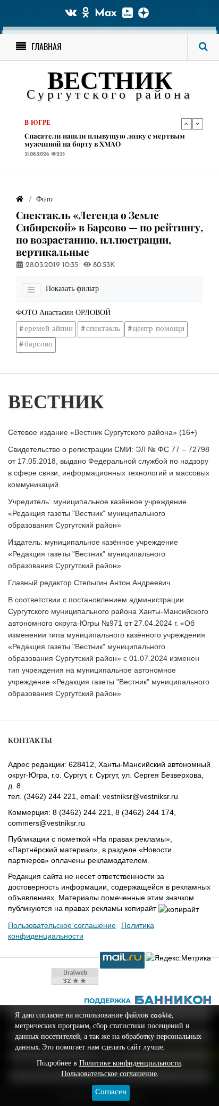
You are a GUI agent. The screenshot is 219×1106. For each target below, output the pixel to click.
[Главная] (19, 200)
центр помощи (158, 329)
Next (197, 123)
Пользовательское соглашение (62, 925)
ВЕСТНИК (109, 82)
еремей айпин (48, 329)
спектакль (103, 329)
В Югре (37, 123)
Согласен (111, 1092)
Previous (186, 123)
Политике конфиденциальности (130, 1064)
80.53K (103, 265)
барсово (38, 345)
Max (106, 13)
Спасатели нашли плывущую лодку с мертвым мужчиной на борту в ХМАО (104, 140)
